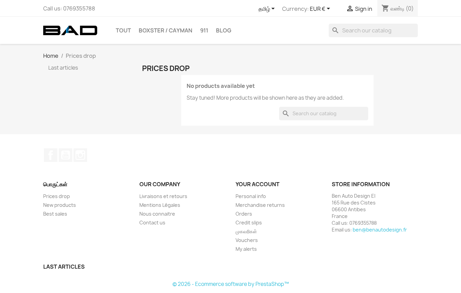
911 (204, 30)
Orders (244, 214)
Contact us (152, 222)
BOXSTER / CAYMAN (165, 30)
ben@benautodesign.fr (380, 229)
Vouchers (247, 240)
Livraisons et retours (163, 196)
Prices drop (56, 196)
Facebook (50, 155)
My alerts (246, 249)
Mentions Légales (159, 205)
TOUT (123, 30)
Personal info (251, 196)
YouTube (65, 155)
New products (59, 205)
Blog (223, 30)
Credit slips (249, 222)
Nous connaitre (157, 214)
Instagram (80, 155)
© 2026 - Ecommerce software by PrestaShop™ (230, 284)
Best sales (55, 214)
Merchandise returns (260, 205)
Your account (257, 184)
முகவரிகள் (246, 231)
